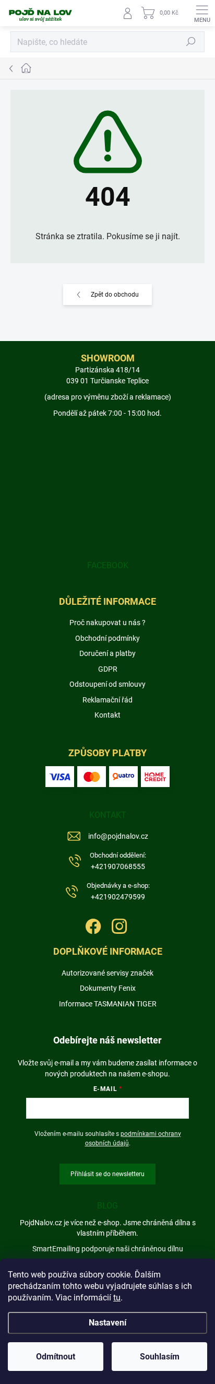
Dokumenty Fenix (108, 988)
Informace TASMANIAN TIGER (108, 1004)
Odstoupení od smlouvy (107, 684)
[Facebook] (92, 925)
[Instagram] (118, 925)
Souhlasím (160, 1357)
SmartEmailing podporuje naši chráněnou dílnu (107, 1249)
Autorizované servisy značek (107, 973)
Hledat (191, 41)
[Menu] (202, 13)
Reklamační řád (107, 700)
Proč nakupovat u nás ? (107, 622)
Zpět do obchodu (115, 294)
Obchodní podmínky (107, 638)
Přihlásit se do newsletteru (107, 1174)
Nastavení (107, 1323)
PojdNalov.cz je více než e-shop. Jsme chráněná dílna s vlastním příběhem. (108, 1227)
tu (117, 1298)
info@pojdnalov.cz (118, 836)
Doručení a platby (107, 653)
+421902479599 (118, 891)
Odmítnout (55, 1357)
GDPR (107, 669)
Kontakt (107, 715)
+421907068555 (118, 861)
